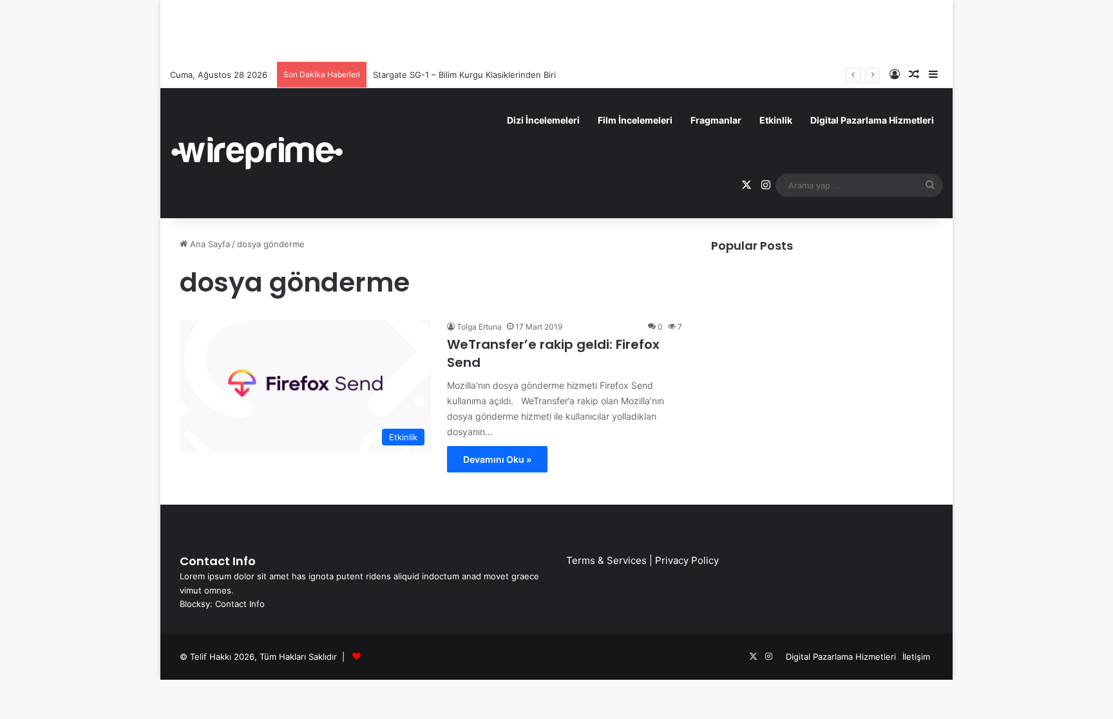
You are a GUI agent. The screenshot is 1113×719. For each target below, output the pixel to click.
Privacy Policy (687, 560)
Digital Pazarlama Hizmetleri (872, 120)
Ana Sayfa (208, 244)
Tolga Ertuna (479, 326)
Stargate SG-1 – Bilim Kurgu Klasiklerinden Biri (464, 75)
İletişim (916, 656)
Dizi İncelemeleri (543, 120)
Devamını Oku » (497, 459)
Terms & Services (606, 560)
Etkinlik (775, 120)
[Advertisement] (556, 29)
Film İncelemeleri (635, 120)
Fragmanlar (715, 120)
